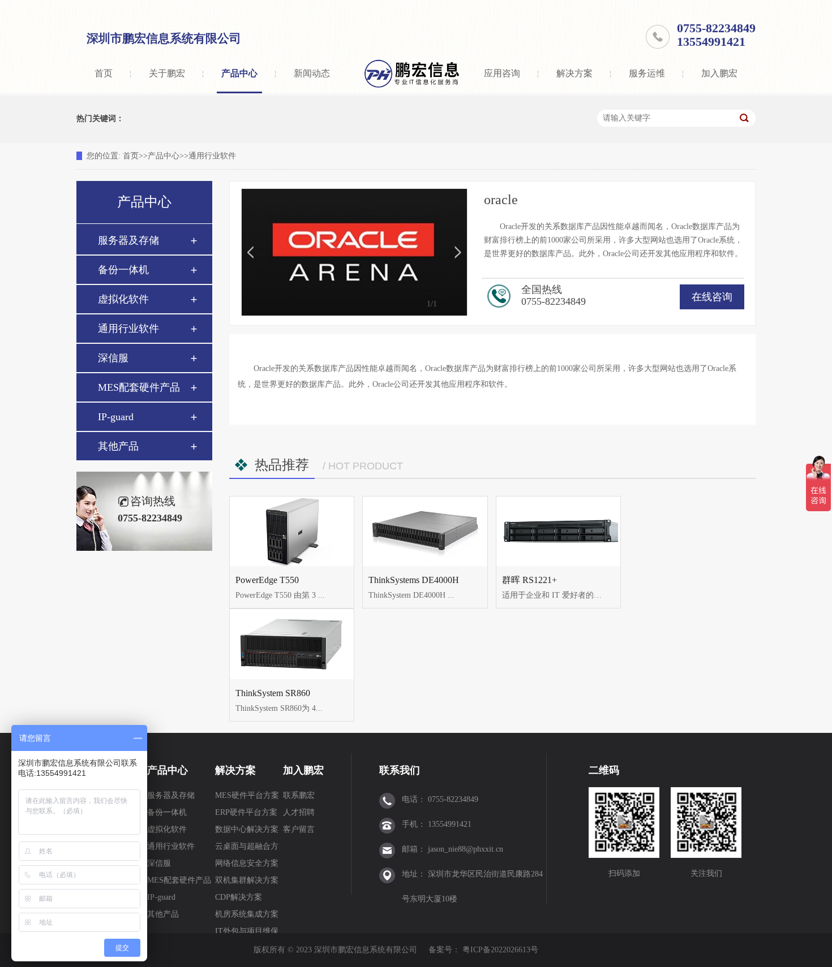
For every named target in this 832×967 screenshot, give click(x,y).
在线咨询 (712, 297)
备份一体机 (123, 269)
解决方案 (574, 73)
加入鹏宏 (719, 73)
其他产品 (118, 446)
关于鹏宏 (167, 73)
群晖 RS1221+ (529, 580)
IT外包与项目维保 (246, 931)
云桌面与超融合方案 (246, 848)
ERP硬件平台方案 (246, 812)
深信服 (113, 358)
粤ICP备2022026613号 (500, 950)
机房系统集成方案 (246, 914)
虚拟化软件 (123, 299)
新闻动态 (312, 73)
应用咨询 (502, 73)
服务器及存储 (128, 240)
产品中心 (239, 73)
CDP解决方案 (238, 897)
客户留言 (299, 829)
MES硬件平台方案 (247, 795)
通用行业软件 (212, 156)
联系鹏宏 (299, 795)
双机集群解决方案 (246, 880)
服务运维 (647, 73)
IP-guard (116, 416)
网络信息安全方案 (246, 863)
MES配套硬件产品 (139, 387)
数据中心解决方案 (246, 829)
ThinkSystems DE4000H (413, 580)
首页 (104, 73)
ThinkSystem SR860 (272, 693)
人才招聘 (299, 812)
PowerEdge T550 (267, 580)
